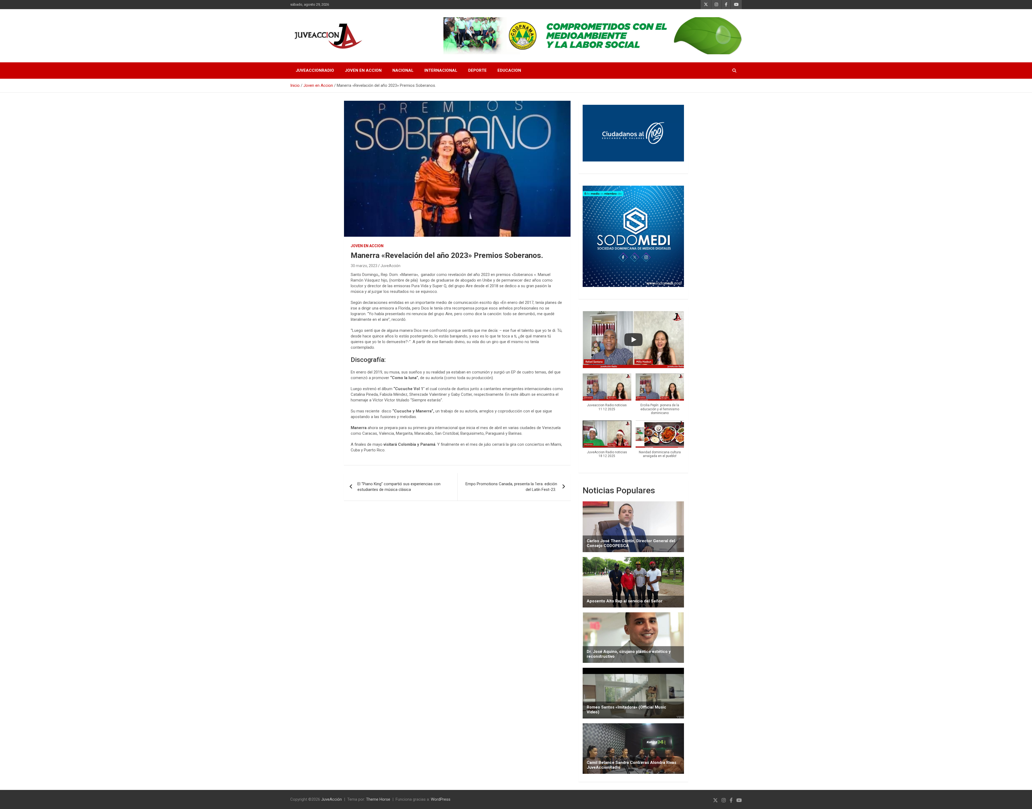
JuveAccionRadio (315, 70)
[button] (606, 394)
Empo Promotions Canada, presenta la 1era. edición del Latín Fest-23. (511, 486)
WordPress (440, 799)
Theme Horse (378, 799)
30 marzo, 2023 (364, 266)
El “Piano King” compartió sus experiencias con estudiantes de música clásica (398, 486)
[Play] (633, 339)
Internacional (440, 70)
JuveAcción (390, 266)
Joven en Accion (363, 70)
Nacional (403, 70)
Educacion (509, 70)
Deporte (477, 70)
